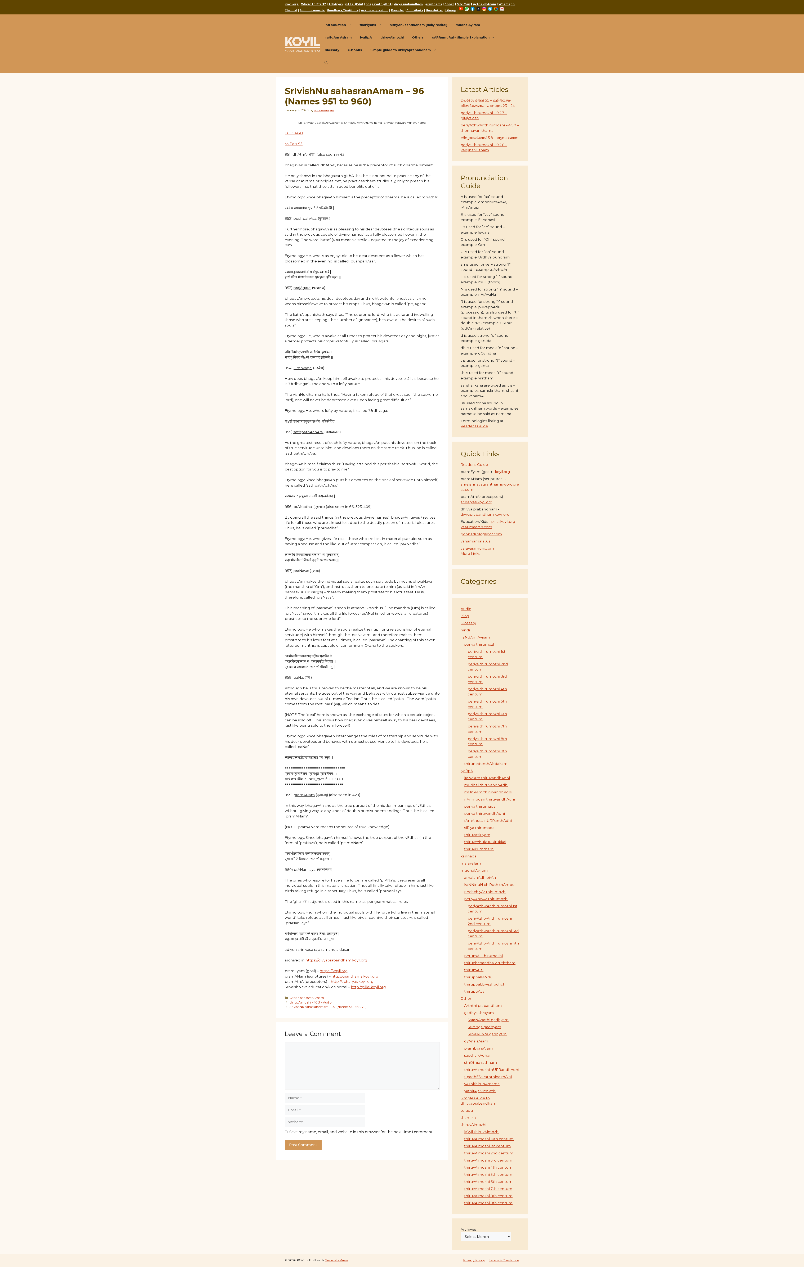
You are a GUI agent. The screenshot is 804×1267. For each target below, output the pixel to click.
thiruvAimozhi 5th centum (488, 1174)
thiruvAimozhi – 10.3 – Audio (311, 1002)
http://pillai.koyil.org (368, 987)
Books (449, 4)
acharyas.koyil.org (476, 502)
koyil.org (502, 472)
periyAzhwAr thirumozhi (486, 899)
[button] (326, 62)
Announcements (312, 10)
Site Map (463, 4)
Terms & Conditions (504, 1260)
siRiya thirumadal (480, 828)
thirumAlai (473, 970)
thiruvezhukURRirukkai (485, 842)
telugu (467, 1110)
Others (418, 37)
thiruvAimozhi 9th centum (488, 1203)
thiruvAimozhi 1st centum (487, 1146)
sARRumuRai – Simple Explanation (461, 37)
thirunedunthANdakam (486, 764)
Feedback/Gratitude (342, 10)
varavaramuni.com (477, 548)
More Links (470, 553)
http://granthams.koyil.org (354, 976)
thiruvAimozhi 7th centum (488, 1189)
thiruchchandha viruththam (489, 963)
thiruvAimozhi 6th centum (488, 1182)
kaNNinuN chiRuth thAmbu (489, 885)
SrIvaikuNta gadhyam (487, 1034)
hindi (465, 630)
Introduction (335, 25)
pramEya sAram (478, 1048)
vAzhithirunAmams (482, 1084)
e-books (355, 50)
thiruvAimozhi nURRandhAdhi (491, 1070)
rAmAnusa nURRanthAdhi (488, 821)
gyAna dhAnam (484, 4)
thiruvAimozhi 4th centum (488, 1167)
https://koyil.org (334, 971)
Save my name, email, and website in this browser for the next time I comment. (361, 1132)
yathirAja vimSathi (480, 1091)
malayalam (471, 863)
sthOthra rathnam (480, 1062)
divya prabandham (408, 4)
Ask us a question (374, 10)
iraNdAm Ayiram (338, 37)
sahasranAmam (312, 998)
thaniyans (367, 25)
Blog (465, 616)
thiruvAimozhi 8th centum (488, 1196)
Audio (466, 609)
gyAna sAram (476, 1041)
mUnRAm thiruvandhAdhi (488, 792)
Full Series (294, 133)
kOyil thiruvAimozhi (481, 1132)
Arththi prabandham (483, 1006)
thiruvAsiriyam (477, 835)
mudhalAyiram (468, 25)
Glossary (332, 50)
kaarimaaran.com (476, 527)
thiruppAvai (474, 991)
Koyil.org (292, 4)
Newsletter (434, 10)
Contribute (414, 10)
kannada (469, 856)
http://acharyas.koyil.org (352, 981)
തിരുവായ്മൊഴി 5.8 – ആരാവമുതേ (489, 138)
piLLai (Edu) (354, 4)
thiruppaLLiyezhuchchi (485, 984)
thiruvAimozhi (392, 37)
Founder (397, 10)
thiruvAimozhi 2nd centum (488, 1153)
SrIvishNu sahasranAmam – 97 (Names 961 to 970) (328, 1007)
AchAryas (336, 4)
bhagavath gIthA (379, 4)
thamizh (468, 1117)
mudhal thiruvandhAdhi (486, 785)
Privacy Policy (474, 1260)
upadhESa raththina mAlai (488, 1077)
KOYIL (302, 41)
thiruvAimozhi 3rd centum (488, 1160)
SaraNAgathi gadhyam (488, 1020)
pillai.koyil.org (503, 521)
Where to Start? (313, 4)
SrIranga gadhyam (484, 1027)
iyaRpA (366, 37)
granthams (433, 4)
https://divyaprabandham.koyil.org (336, 960)
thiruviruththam (479, 849)
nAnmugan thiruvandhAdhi (489, 799)
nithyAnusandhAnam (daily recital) (418, 25)
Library (450, 10)
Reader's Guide (474, 426)
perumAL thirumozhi (483, 956)
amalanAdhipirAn (480, 877)
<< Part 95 (294, 144)
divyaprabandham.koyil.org (485, 514)
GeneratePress (336, 1260)
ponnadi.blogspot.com (481, 534)
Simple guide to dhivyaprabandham (400, 50)
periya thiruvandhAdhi (484, 813)
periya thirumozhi (480, 644)
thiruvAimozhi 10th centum (489, 1139)
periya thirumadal (480, 806)
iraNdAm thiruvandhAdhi (487, 778)
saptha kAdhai (477, 1055)
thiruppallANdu (478, 977)
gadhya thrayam (479, 1013)
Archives (468, 1229)
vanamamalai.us (475, 541)
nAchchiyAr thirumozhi (485, 892)
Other (294, 998)
